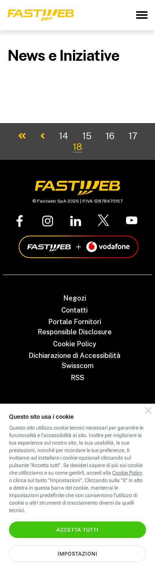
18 (77, 146)
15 (86, 136)
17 (133, 136)
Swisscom (78, 366)
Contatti (74, 310)
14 (63, 136)
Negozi (74, 298)
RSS (77, 378)
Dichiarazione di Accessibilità (74, 355)
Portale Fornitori (74, 322)
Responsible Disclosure (75, 332)
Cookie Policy (74, 344)
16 (110, 136)
